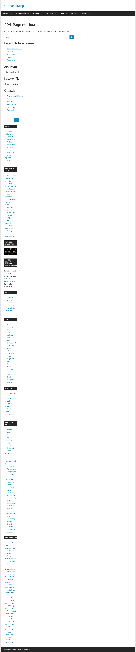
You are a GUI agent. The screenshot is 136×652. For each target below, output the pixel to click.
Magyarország (22, 14)
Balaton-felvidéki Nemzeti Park (9, 639)
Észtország (10, 456)
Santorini (10, 369)
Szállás (74, 14)
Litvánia (9, 485)
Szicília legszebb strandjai (8, 157)
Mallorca (10, 335)
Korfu (8, 361)
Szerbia (9, 521)
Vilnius (9, 163)
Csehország (11, 448)
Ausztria (9, 435)
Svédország (11, 519)
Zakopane (10, 380)
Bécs (8, 364)
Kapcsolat (10, 99)
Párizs (9, 325)
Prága (9, 330)
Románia (10, 508)
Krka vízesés (11, 54)
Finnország (10, 466)
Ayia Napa (10, 152)
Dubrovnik (10, 345)
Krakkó (9, 332)
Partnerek (10, 110)
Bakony (9, 231)
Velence (9, 356)
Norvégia (10, 500)
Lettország (10, 482)
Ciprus (9, 445)
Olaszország (11, 503)
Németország (11, 498)
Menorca (10, 147)
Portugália (10, 506)
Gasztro (85, 14)
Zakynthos (10, 359)
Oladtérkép (11, 107)
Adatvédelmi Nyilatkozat (16, 96)
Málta (9, 490)
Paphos (9, 57)
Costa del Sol (11, 343)
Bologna (10, 150)
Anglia (9, 432)
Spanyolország (10, 514)
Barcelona (10, 327)
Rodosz (9, 382)
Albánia (9, 430)
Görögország (11, 472)
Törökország (11, 529)
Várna (9, 366)
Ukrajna (9, 532)
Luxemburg (10, 353)
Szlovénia (10, 527)
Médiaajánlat (11, 104)
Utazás (62, 14)
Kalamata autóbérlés (14, 49)
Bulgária (9, 443)
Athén (9, 340)
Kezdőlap (6, 14)
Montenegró (11, 495)
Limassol (10, 52)
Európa (36, 14)
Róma (9, 372)
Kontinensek (49, 14)
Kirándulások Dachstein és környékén (10, 178)
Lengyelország (9, 479)
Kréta (8, 338)
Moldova (10, 493)
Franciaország (11, 469)
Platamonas (11, 60)
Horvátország (11, 474)
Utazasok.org (14, 6)
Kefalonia (10, 374)
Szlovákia (10, 524)
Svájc (8, 516)
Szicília (9, 377)
